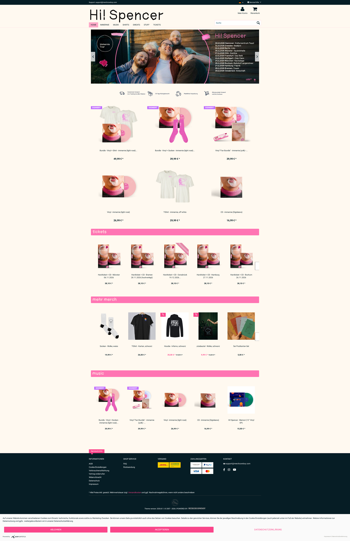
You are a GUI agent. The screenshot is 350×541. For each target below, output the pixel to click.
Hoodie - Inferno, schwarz (175, 346)
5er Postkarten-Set (241, 346)
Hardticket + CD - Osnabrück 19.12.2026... (175, 276)
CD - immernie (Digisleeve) (208, 420)
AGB (91, 463)
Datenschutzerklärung (268, 529)
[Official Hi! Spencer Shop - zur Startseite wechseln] (126, 12)
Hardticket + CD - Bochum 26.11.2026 (241, 276)
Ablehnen (55, 529)
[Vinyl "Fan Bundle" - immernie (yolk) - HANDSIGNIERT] (141, 400)
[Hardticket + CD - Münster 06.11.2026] (108, 256)
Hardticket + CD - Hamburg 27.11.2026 (208, 276)
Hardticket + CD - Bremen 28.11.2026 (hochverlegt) (142, 276)
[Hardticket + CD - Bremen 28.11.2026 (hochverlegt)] (141, 256)
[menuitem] (240, 2)
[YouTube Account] (234, 469)
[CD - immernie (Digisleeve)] (208, 400)
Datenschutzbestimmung (339, 536)
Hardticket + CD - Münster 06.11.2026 (109, 276)
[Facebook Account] (224, 469)
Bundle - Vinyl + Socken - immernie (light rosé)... (109, 421)
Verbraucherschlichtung (99, 470)
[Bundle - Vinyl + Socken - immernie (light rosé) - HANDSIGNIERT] (108, 400)
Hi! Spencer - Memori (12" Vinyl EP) (241, 421)
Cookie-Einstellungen (98, 467)
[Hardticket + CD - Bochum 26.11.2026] (241, 256)
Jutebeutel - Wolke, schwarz (208, 346)
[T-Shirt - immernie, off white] (175, 186)
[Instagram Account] (229, 469)
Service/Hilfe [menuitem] (254, 2)
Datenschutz (94, 480)
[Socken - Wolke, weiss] (108, 326)
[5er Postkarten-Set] (241, 326)
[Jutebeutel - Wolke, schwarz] (208, 326)
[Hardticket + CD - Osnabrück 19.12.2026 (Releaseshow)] (175, 256)
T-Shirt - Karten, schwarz (142, 346)
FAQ (125, 463)
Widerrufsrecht (95, 477)
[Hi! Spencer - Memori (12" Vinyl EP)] (241, 400)
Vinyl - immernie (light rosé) (175, 420)
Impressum (93, 484)
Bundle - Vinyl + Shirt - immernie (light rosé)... (118, 150)
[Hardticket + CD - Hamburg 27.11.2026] (208, 256)
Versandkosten (134, 492)
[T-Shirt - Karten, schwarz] (141, 326)
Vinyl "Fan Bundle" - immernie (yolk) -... (142, 421)
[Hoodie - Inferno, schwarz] (175, 326)
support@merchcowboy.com (238, 463)
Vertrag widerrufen (97, 473)
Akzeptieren (162, 529)
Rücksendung (129, 467)
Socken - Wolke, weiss (109, 346)
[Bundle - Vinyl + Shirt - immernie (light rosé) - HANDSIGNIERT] (118, 125)
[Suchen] (258, 23)
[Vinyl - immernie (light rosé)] (175, 400)
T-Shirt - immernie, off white (175, 212)
